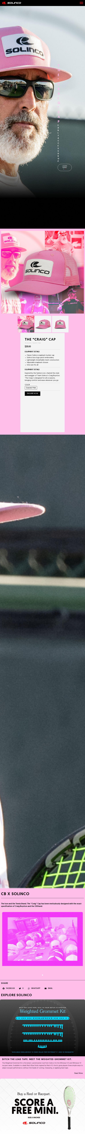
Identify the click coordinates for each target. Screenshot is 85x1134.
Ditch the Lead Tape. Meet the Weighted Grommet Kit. (37, 1059)
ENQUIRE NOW (32, 393)
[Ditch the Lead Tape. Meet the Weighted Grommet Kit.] (42, 1028)
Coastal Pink (31, 388)
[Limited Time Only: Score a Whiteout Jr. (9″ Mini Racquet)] (42, 1107)
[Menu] (81, 3)
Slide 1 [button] (42, 975)
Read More (78, 1073)
